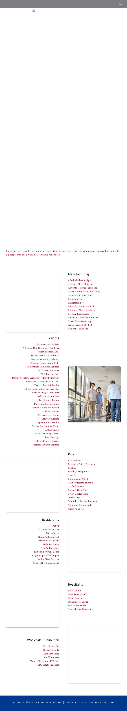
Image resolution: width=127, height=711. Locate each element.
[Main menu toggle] (120, 4)
